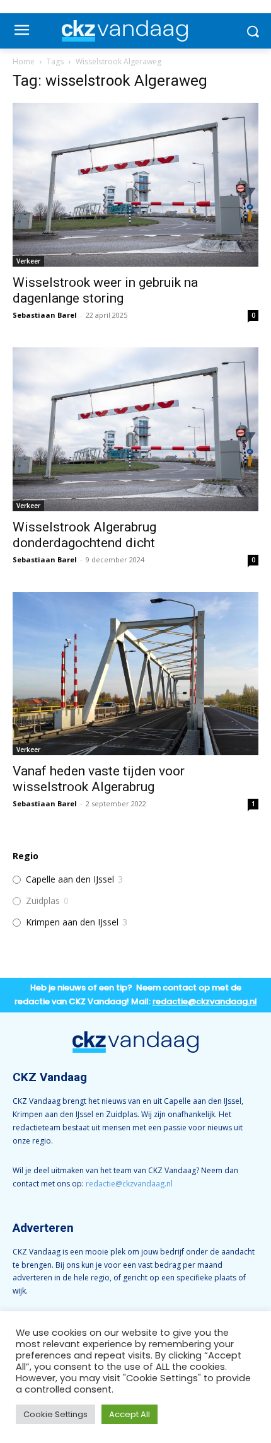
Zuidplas (43, 901)
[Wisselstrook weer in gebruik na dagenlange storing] (135, 185)
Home (24, 61)
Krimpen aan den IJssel (72, 922)
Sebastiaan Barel (45, 315)
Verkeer (28, 261)
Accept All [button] (129, 1414)
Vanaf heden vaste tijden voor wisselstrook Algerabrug (99, 778)
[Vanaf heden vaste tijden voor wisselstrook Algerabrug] (135, 673)
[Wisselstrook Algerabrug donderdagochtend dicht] (135, 429)
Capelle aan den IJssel (70, 879)
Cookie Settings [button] (55, 1414)
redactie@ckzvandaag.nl (129, 1183)
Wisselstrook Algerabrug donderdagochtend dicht (84, 534)
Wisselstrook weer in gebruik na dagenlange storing (105, 290)
